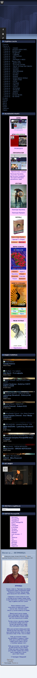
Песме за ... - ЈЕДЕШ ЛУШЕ (13, 80)
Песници (14, 529)
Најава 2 (22, 271)
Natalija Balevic (9, 364)
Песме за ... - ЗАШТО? (11, 91)
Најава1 (14, 271)
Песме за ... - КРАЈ (10, 58)
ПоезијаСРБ (15, 519)
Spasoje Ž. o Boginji (18, 239)
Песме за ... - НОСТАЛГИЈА (13, 56)
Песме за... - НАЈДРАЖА (12, 53)
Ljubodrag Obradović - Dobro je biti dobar (17, 396)
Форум (14, 524)
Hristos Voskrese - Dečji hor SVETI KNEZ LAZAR (16, 385)
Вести (5, 103)
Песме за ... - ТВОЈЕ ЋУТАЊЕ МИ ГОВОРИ (18, 66)
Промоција (15, 213)
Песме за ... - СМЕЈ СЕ (11, 85)
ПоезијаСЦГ (15, 521)
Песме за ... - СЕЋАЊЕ (11, 83)
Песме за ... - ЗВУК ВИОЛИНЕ (13, 71)
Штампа (15, 558)
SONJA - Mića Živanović (12, 458)
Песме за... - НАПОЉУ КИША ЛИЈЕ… (16, 49)
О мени (5, 98)
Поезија (5, 100)
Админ (5, 110)
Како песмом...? (16, 534)
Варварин (21, 213)
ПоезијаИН (15, 525)
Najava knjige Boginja (17, 237)
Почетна (5, 44)
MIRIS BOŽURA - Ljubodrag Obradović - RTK (18, 427)
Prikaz (14, 313)
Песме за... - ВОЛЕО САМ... (13, 51)
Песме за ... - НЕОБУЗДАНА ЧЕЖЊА (16, 78)
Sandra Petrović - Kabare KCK (15, 406)
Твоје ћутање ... (18, 348)
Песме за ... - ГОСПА (10, 81)
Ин (12, 536)
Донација (14, 542)
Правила (14, 541)
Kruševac (14, 242)
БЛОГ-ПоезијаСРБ (17, 522)
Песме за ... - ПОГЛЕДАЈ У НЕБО (14, 59)
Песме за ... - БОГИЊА (11, 73)
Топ (13, 539)
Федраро (14, 532)
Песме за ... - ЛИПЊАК (11, 68)
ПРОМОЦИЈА (18, 130)
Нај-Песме (15, 531)
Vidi (14, 309)
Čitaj (14, 311)
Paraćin (15, 278)
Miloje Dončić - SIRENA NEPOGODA (17, 448)
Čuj (22, 309)
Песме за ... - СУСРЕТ (11, 86)
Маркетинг (15, 546)
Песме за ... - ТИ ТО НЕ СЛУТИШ (14, 64)
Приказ (22, 311)
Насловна (15, 517)
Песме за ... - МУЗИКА (11, 75)
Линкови (14, 544)
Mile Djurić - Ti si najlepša (13, 373)
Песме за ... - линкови (11, 48)
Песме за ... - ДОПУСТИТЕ (12, 63)
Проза (5, 101)
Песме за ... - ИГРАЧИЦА (12, 88)
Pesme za (15, 663)
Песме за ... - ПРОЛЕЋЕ (12, 90)
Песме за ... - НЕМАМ (11, 76)
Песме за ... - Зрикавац (11, 69)
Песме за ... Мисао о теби (12, 61)
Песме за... (6, 46)
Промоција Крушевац (16, 174)
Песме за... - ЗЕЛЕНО (11, 93)
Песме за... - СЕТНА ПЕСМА (13, 95)
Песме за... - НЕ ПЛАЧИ (11, 96)
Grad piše (22, 276)
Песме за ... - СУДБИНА (11, 54)
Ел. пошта (21, 558)
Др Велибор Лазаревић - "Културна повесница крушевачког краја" (18, 177)
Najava (22, 313)
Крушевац (15, 274)
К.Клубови (15, 527)
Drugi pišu (15, 276)
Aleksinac (22, 242)
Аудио (5, 106)
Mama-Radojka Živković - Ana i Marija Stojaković (17, 416)
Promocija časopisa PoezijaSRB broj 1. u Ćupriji (18, 438)
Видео (5, 105)
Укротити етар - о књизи (18, 171)
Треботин (6, 108)
